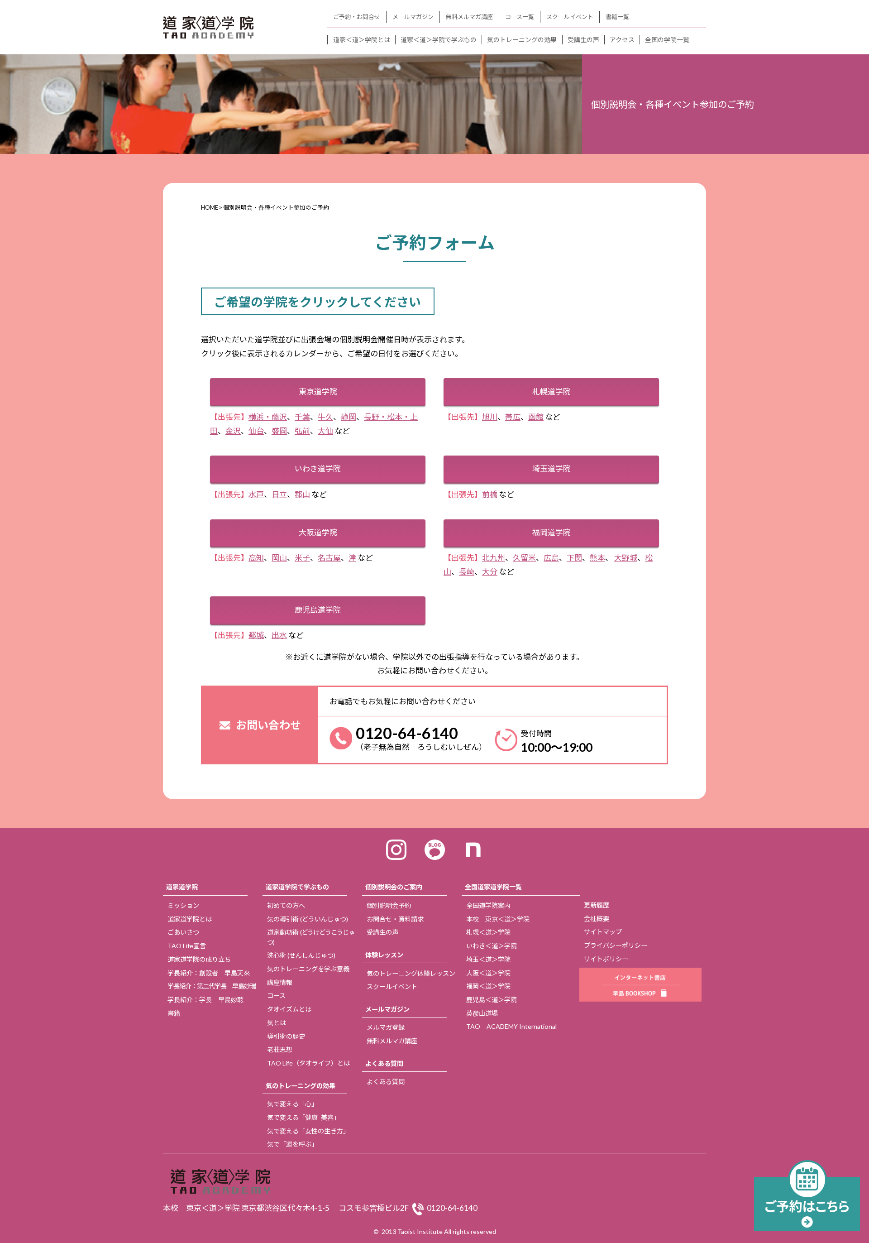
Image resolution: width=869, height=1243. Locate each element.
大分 (489, 571)
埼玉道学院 (551, 468)
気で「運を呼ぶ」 (292, 1144)
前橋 (489, 494)
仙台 (256, 431)
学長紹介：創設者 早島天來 (208, 973)
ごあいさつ (183, 932)
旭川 (489, 417)
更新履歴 (596, 905)
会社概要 (596, 918)
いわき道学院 (318, 468)
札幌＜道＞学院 (488, 932)
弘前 (302, 431)
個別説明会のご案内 (393, 887)
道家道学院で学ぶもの (297, 887)
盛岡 (279, 431)
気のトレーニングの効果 (522, 39)
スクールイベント (569, 16)
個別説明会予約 (389, 905)
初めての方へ (286, 905)
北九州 (493, 557)
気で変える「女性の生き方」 (308, 1131)
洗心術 (301, 955)
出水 (279, 635)
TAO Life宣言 (186, 946)
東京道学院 (318, 391)
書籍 (173, 1013)
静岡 (348, 417)
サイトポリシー (606, 959)
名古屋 (329, 557)
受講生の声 (583, 39)
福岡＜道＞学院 (488, 986)
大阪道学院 (318, 532)
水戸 (256, 494)
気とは (276, 1023)
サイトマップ (603, 932)
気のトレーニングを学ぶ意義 (308, 969)
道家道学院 (182, 887)
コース (276, 995)
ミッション (183, 905)
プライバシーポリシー (615, 945)
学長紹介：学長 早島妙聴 (205, 999)
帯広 (512, 417)
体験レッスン (384, 955)
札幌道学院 (551, 391)
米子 (302, 557)
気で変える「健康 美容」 (303, 1117)
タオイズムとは (289, 1009)
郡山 (302, 494)
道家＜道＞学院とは (361, 39)
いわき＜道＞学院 (491, 946)
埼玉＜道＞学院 (488, 959)
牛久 (325, 417)
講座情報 (279, 982)
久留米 (524, 557)
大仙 (325, 431)
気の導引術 (307, 919)
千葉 (302, 417)
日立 (279, 494)
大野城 (625, 557)
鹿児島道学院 (318, 609)
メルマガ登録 (386, 1027)
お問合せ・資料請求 (395, 919)
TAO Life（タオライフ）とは (308, 1063)
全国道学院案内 (488, 905)
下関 (574, 557)
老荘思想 (279, 1049)
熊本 (597, 557)
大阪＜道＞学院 (488, 973)
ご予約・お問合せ (356, 16)
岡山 (279, 557)
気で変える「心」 (292, 1104)
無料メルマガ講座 (469, 16)
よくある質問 (384, 1063)
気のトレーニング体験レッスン (411, 973)
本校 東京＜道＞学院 (498, 919)
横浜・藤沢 (267, 417)
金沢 (233, 431)
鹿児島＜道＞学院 (491, 999)
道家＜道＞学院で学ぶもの (439, 39)
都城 (256, 635)
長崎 (466, 571)
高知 (256, 557)
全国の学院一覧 (667, 39)
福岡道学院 (551, 532)
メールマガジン (413, 16)
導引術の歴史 (286, 1036)
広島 (551, 557)
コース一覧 (519, 16)
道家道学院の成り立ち (199, 959)
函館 (536, 417)
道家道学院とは (189, 919)
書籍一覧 (617, 16)
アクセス (622, 39)
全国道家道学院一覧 (493, 887)
